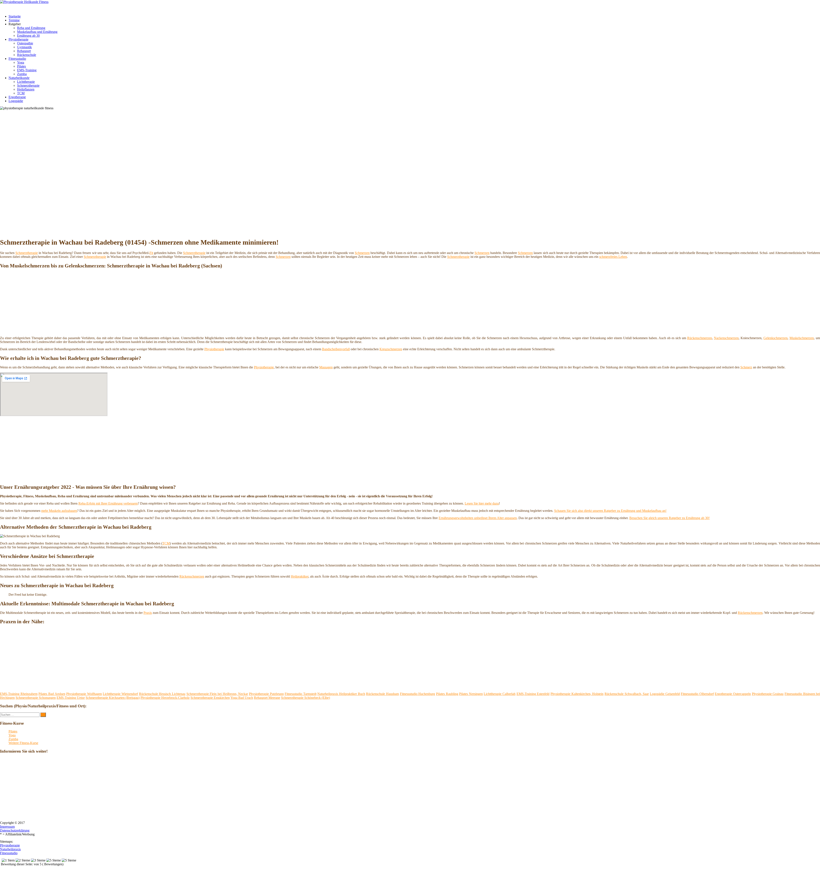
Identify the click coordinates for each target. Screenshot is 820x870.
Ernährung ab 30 (28, 35)
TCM (21, 93)
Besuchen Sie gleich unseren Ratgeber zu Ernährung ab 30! (669, 518)
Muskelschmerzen (801, 338)
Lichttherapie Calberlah (499, 694)
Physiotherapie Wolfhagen (84, 694)
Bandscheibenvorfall (336, 349)
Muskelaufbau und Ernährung (37, 32)
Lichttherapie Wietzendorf (120, 694)
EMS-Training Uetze (71, 697)
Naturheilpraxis (10, 849)
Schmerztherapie (28, 85)
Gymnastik (24, 47)
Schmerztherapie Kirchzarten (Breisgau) (113, 697)
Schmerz (746, 367)
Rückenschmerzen (699, 338)
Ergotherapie (17, 97)
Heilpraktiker (299, 576)
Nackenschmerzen (726, 338)
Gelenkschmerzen (775, 338)
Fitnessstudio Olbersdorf (697, 694)
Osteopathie (25, 43)
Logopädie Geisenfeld (665, 694)
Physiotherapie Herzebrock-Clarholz (165, 697)
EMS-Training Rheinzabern (19, 694)
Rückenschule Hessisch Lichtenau (162, 694)
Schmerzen (362, 253)
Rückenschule (26, 55)
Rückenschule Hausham (382, 694)
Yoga (20, 62)
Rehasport (24, 51)
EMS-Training (27, 70)
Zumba (22, 74)
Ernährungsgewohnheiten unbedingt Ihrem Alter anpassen (478, 518)
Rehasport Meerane (267, 697)
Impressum (7, 826)
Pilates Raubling (447, 694)
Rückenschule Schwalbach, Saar (627, 694)
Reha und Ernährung (31, 28)
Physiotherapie (18, 39)
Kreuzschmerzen (390, 349)
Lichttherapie (26, 81)
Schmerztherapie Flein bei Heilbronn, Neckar (217, 694)
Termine (14, 20)
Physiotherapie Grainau (768, 694)
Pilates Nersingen (471, 694)
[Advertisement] (410, 142)
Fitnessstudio (17, 58)
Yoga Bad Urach (241, 697)
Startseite (15, 16)
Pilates (21, 66)
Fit (151, 253)
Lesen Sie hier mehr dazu (482, 503)
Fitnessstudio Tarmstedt (300, 694)
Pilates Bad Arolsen (51, 694)
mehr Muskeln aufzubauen (59, 510)
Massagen (326, 367)
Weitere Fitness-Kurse (23, 743)
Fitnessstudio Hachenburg (417, 694)
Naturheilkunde (19, 78)
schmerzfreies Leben (613, 256)
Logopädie (16, 101)
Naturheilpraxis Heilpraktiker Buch (341, 694)
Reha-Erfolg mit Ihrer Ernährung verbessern (108, 503)
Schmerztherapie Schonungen (36, 697)
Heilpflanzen (25, 89)
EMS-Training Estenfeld (533, 694)
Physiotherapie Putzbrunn (266, 694)
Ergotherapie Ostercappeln (733, 694)
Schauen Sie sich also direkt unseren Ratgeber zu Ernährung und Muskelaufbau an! (610, 510)
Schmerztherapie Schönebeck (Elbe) (305, 697)
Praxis (148, 613)
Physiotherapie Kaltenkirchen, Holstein (577, 694)
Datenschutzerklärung (14, 830)
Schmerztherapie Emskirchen (210, 697)
